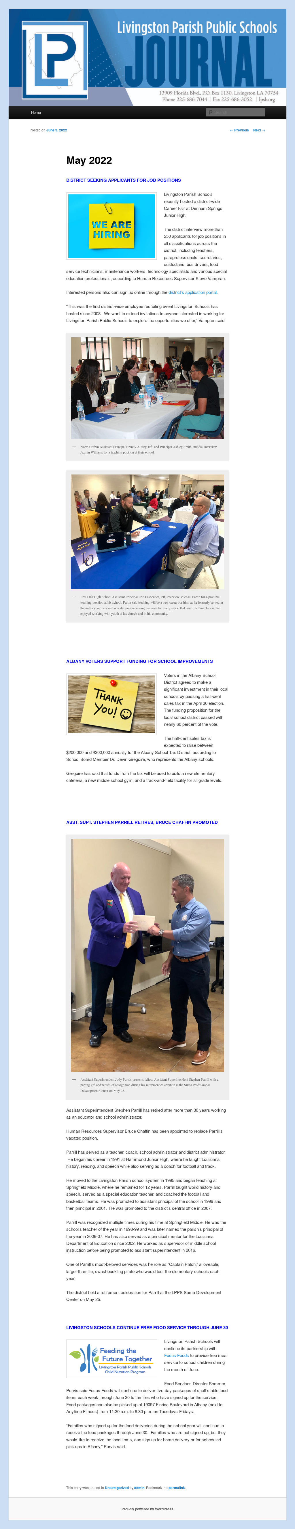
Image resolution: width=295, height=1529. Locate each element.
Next (259, 130)
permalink (177, 1487)
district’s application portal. (193, 292)
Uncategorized (117, 1487)
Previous (239, 130)
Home (36, 112)
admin (139, 1487)
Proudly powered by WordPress (147, 1508)
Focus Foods (176, 1355)
